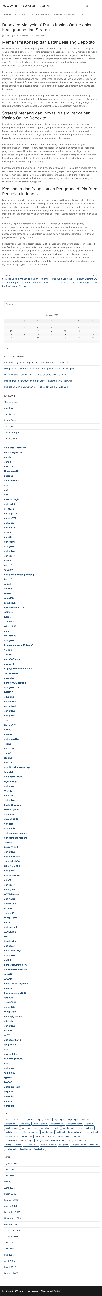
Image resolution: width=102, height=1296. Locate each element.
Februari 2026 (11, 1200)
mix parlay (40, 1136)
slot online (94, 1144)
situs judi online (57, 1140)
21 (65, 334)
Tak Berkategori (39, 36)
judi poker (44, 1128)
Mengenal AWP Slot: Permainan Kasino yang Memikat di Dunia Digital (39, 368)
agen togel (59, 1119)
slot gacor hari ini (78, 1144)
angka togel (73, 1119)
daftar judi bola (40, 1124)
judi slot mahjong (85, 1128)
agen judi (30, 1119)
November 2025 (12, 1218)
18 (24, 334)
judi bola (89, 1124)
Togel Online (10, 438)
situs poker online (13, 1144)
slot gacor (63, 1144)
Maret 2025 (10, 1267)
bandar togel (11, 1124)
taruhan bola (11, 1149)
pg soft (51, 1136)
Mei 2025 (9, 1254)
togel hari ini (25, 1149)
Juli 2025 (9, 1242)
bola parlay (25, 1124)
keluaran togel (91, 1132)
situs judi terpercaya (77, 1140)
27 (51, 338)
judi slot (56, 1128)
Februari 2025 (11, 1273)
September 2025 (12, 1230)
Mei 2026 (9, 1181)
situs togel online (48, 1144)
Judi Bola (9, 408)
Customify (58, 1291)
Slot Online (9, 426)
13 (51, 331)
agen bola (18, 1119)
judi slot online (12, 1132)
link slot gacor (12, 1136)
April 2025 (9, 1261)
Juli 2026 (9, 1169)
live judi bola (26, 1136)
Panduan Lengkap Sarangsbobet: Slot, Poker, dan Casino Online (36, 362)
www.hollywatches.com (26, 6)
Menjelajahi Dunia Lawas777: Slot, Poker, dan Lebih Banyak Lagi (36, 386)
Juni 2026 (9, 1175)
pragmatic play (79, 1136)
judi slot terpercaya (30, 1132)
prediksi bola (11, 1140)
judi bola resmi (12, 1128)
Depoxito (34, 144)
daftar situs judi (57, 1124)
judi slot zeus (47, 1132)
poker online (63, 1136)
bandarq (85, 1119)
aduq (8, 1119)
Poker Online (10, 420)
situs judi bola (42, 1140)
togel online (39, 1149)
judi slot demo (69, 1128)
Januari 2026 (11, 1206)
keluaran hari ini (75, 1132)
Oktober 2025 (11, 1224)
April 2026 (9, 1187)
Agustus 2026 (11, 1163)
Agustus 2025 (11, 1236)
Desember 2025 (12, 1212)
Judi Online (9, 414)
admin (7, 36)
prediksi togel (26, 1140)
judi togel (61, 1132)
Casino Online (11, 402)
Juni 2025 (9, 1248)
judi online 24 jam (29, 1128)
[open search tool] (87, 6)
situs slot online (31, 1144)
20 (51, 334)
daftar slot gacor (74, 1124)
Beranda (7, 14)
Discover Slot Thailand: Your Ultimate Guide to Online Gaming (35, 374)
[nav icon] (94, 6)
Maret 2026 (10, 1194)
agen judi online (44, 1119)
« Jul (6, 348)
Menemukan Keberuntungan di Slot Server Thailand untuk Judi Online (39, 380)
